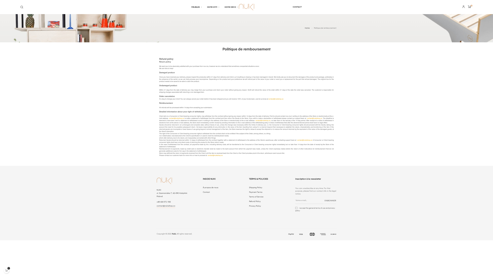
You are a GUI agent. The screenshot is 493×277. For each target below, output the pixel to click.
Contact (206, 192)
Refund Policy (255, 201)
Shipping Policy (255, 188)
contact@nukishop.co (166, 206)
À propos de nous (210, 188)
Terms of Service (256, 197)
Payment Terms (255, 192)
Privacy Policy (255, 206)
